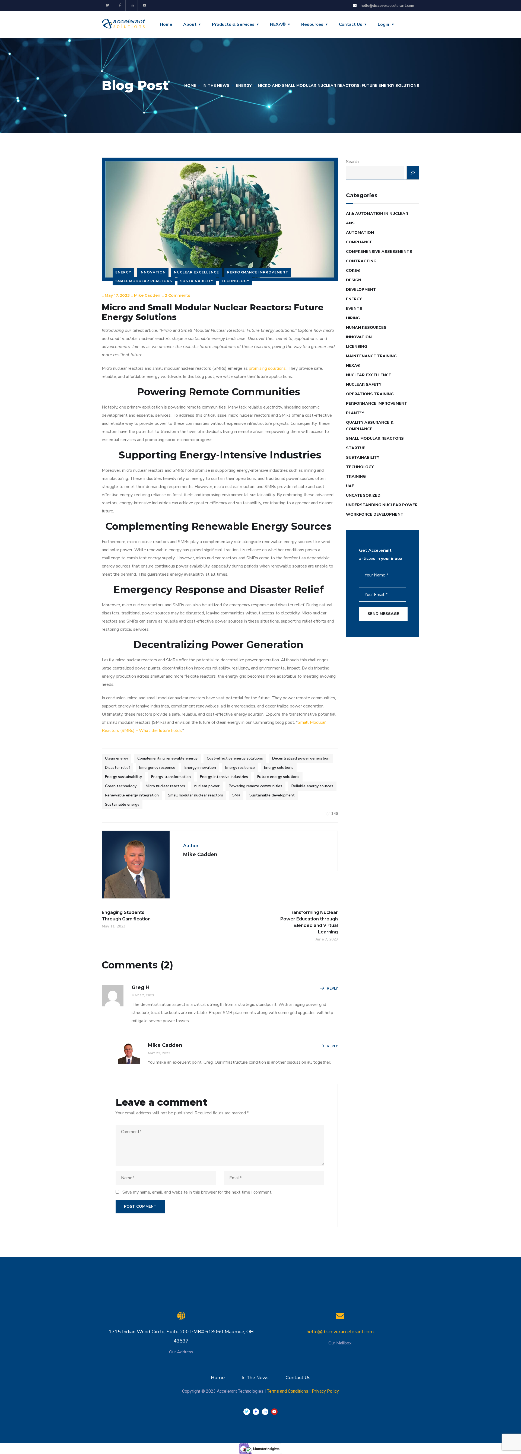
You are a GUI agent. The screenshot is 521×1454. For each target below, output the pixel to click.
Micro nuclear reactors (165, 786)
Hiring (353, 318)
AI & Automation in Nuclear (377, 213)
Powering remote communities (255, 786)
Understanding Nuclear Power (382, 505)
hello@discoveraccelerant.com (340, 1331)
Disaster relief (117, 767)
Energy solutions (278, 767)
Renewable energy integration (132, 795)
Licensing (356, 346)
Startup (356, 448)
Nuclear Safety (363, 384)
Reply (332, 988)
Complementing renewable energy (167, 758)
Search (352, 162)
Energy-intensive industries (224, 776)
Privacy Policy (325, 1391)
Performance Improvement (257, 272)
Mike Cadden (147, 295)
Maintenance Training (371, 356)
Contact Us (350, 24)
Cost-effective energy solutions (235, 758)
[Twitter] (107, 5)
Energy (244, 85)
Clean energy (116, 758)
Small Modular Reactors (143, 281)
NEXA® (278, 24)
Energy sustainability (123, 776)
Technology (235, 281)
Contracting (361, 261)
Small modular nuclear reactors (195, 795)
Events (354, 308)
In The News (216, 85)
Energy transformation (171, 776)
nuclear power (207, 786)
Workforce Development (375, 514)
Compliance (359, 242)
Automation (360, 232)
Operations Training (370, 394)
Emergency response (157, 767)
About (189, 24)
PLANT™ (355, 413)
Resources (312, 24)
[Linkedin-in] (132, 5)
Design (353, 280)
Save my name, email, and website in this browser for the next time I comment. (197, 1192)
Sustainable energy (122, 804)
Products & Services (233, 24)
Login (383, 24)
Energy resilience (240, 767)
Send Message (383, 613)
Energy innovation (200, 767)
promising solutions (267, 368)
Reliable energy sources (312, 786)
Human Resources (366, 327)
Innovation (152, 272)
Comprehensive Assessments (379, 251)
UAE (350, 486)
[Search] (412, 173)
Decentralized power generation (300, 758)
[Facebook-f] (120, 5)
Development (361, 289)
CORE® (353, 270)
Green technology (120, 786)
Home (166, 24)
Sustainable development (272, 795)
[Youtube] (144, 5)
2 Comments (177, 295)
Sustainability (196, 281)
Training (356, 476)
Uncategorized (363, 495)
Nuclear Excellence (196, 272)
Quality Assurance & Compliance (369, 426)
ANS (350, 223)
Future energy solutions (278, 776)
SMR (236, 795)
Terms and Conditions (287, 1391)
